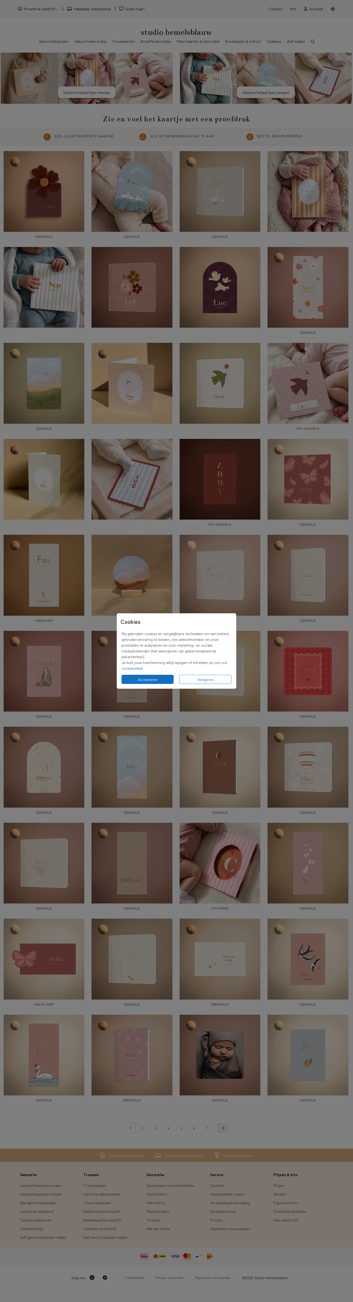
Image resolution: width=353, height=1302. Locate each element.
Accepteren (148, 679)
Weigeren (205, 679)
